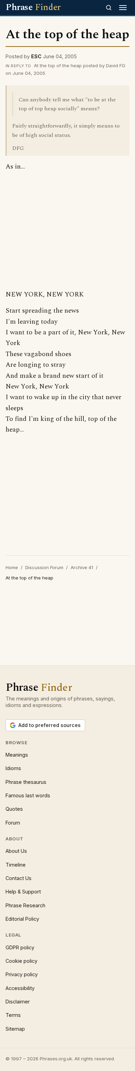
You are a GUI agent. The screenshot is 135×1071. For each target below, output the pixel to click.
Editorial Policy (22, 919)
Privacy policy (22, 974)
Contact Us (19, 878)
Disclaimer (18, 1001)
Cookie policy (21, 961)
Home (12, 567)
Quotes (14, 809)
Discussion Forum (44, 567)
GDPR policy (20, 947)
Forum (13, 823)
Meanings (17, 755)
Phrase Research (25, 905)
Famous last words (28, 795)
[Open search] (108, 7)
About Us (16, 851)
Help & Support (23, 892)
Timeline (16, 865)
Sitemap (15, 1029)
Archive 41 (82, 567)
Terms (13, 1015)
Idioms (13, 768)
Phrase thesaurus (26, 782)
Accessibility (20, 988)
